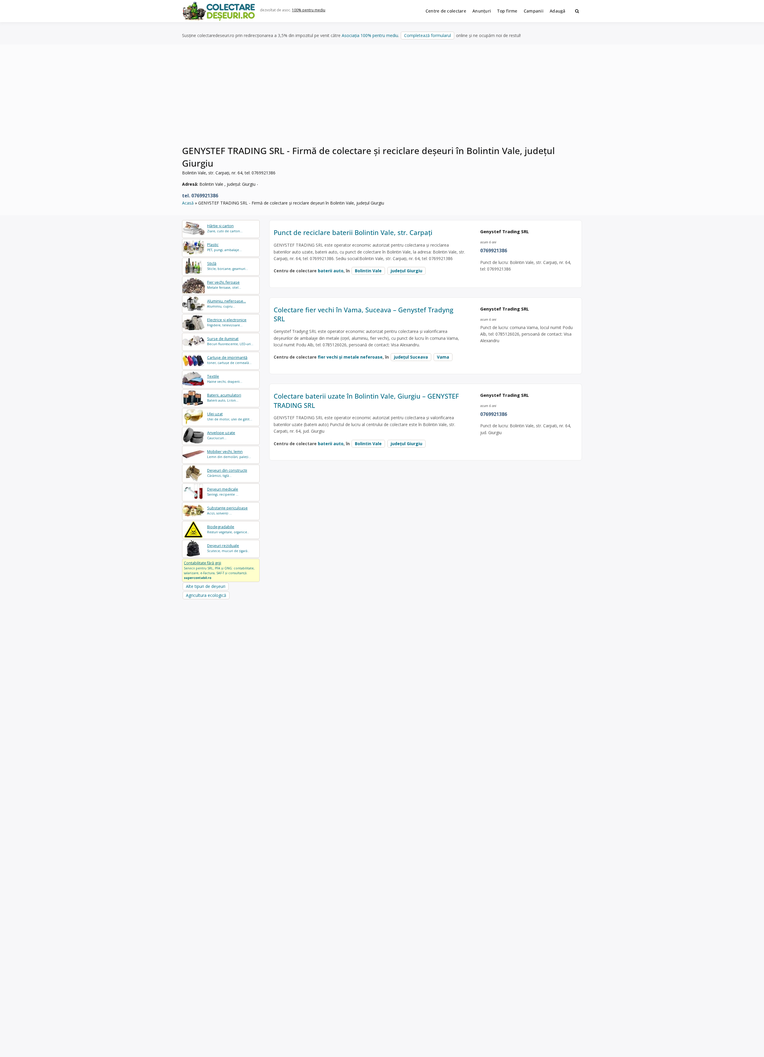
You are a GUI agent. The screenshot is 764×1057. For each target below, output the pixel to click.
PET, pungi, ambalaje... (224, 247)
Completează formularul (427, 35)
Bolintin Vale (368, 271)
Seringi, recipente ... (222, 492)
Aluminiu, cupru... (226, 303)
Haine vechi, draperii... (224, 379)
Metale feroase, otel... (224, 285)
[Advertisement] (382, 98)
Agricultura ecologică (206, 595)
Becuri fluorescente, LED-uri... (230, 341)
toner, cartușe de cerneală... (229, 360)
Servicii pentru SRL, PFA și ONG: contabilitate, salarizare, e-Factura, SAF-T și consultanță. (219, 570)
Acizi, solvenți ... (227, 510)
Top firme (507, 11)
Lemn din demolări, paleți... (229, 454)
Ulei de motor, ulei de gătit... (229, 416)
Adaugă (558, 11)
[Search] (577, 11)
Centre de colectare (446, 11)
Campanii (533, 11)
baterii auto (331, 271)
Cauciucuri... (221, 435)
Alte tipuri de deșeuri (205, 586)
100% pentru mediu (308, 10)
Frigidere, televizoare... (227, 322)
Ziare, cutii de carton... (225, 228)
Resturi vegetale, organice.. (228, 529)
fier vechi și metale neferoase (350, 357)
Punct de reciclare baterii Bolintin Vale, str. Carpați (353, 232)
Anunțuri (481, 11)
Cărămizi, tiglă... (227, 473)
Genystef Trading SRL (504, 231)
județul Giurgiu (406, 271)
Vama (443, 357)
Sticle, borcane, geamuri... (227, 266)
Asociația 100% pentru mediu (370, 35)
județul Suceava (411, 357)
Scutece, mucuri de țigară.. (228, 548)
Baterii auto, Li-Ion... (224, 397)
